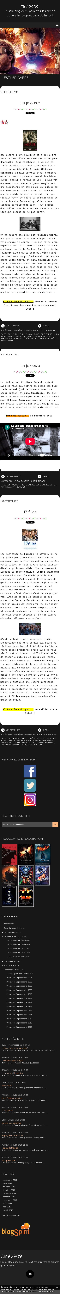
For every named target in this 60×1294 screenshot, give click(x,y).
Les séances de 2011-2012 (18, 949)
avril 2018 (8, 1210)
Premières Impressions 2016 (19, 1019)
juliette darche (15, 740)
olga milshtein (41, 336)
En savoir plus (46, 1292)
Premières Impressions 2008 (19, 986)
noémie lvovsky (36, 742)
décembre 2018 (9, 1194)
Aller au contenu (12, 5)
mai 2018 (7, 1207)
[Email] (30, 1274)
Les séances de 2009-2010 (18, 945)
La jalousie (30, 102)
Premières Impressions (14, 970)
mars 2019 (7, 1184)
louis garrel (46, 334)
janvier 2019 (9, 1190)
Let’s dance (7, 1110)
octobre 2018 (9, 1197)
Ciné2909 (29, 6)
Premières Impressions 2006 (19, 978)
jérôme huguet (31, 338)
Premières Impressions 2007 (19, 982)
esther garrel (46, 740)
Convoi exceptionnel (11, 1123)
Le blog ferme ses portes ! (15, 1048)
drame (23, 334)
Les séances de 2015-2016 (18, 957)
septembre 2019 (10, 1180)
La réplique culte (12, 932)
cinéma (11, 334)
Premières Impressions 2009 (19, 990)
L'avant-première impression (20, 974)
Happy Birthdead (10, 1148)
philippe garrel (27, 485)
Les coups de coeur (12, 961)
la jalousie (33, 334)
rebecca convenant (23, 336)
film (17, 334)
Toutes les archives (11, 1216)
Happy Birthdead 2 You (13, 1135)
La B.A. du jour (21, 481)
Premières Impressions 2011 (19, 998)
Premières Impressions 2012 (19, 1003)
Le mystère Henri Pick (12, 1073)
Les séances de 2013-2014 (18, 953)
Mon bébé (6, 1085)
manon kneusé (47, 338)
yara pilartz (7, 742)
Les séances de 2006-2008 (18, 941)
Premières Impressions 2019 (19, 1027)
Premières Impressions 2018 (19, 1023)
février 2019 (9, 1187)
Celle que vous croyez (12, 1060)
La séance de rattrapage (15, 937)
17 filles (30, 511)
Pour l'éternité (11, 966)
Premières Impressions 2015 (19, 1015)
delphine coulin (35, 744)
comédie (31, 738)
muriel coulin (20, 744)
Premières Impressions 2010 (19, 994)
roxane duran (31, 740)
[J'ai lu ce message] (57, 1287)
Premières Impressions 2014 (19, 1011)
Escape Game (8, 1160)
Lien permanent (13, 326)
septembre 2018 (10, 1200)
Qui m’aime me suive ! (12, 1098)
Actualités (9, 924)
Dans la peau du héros (14, 928)
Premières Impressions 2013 (19, 1007)
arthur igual (16, 338)
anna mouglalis (17, 487)
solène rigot (21, 742)
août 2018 (7, 1204)
